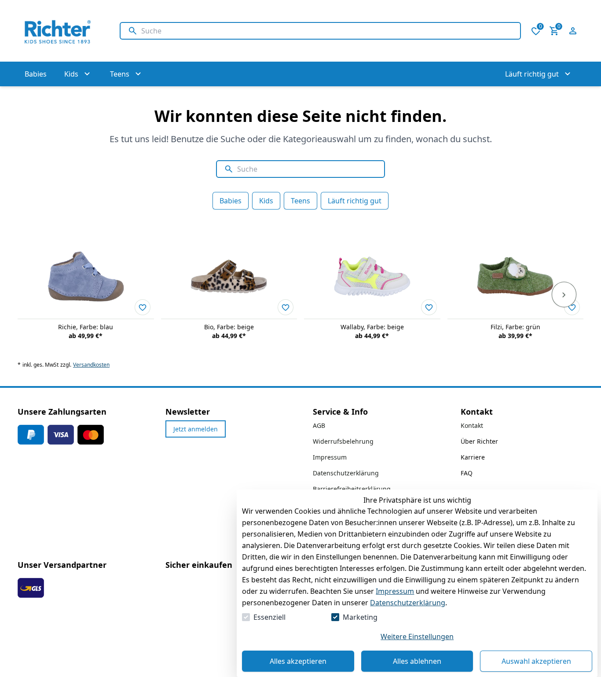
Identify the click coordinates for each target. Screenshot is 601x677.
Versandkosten (91, 364)
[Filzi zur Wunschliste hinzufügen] (572, 307)
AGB (319, 425)
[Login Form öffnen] (573, 31)
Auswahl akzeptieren (536, 661)
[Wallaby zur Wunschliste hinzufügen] (429, 307)
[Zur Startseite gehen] (60, 31)
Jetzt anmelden (195, 429)
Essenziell (269, 617)
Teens (300, 201)
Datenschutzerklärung (407, 602)
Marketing (360, 617)
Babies (231, 201)
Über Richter (479, 441)
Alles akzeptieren (298, 661)
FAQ (467, 473)
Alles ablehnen (417, 661)
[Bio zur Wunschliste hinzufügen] (285, 307)
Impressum (395, 591)
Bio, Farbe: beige (229, 327)
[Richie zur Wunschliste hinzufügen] (142, 307)
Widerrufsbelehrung (343, 441)
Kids (266, 201)
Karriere (473, 457)
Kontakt (472, 425)
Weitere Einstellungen (417, 636)
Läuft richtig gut (354, 201)
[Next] (564, 294)
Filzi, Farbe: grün (515, 327)
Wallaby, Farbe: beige (372, 327)
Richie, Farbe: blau (85, 327)
